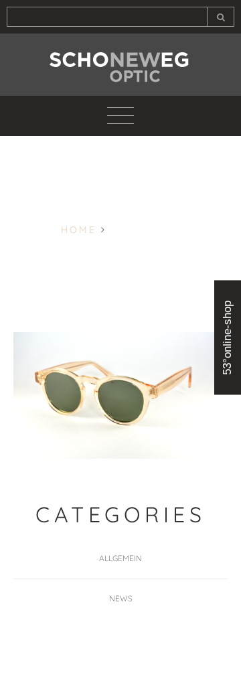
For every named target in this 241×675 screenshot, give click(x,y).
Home (78, 230)
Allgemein (120, 558)
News (121, 598)
